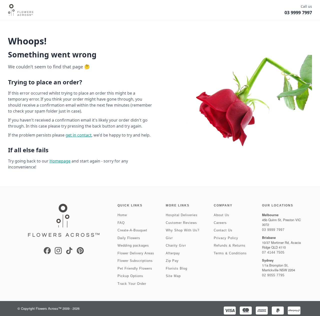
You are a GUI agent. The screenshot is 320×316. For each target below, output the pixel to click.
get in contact (79, 135)
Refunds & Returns (230, 245)
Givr (169, 238)
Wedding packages (133, 245)
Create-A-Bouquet (132, 230)
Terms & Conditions (230, 253)
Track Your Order (132, 284)
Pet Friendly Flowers (135, 268)
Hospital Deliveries (182, 215)
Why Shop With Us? (182, 230)
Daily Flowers (129, 238)
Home (122, 215)
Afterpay (173, 253)
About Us (221, 215)
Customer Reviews (181, 223)
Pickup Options (130, 276)
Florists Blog (176, 268)
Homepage (60, 161)
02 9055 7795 (273, 275)
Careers (220, 223)
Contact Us (223, 230)
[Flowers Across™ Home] (20, 10)
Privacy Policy (226, 238)
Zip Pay (172, 261)
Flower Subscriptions (135, 261)
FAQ (121, 223)
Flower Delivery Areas (136, 253)
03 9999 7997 (273, 230)
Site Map (173, 276)
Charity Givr (176, 245)
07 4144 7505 (273, 252)
